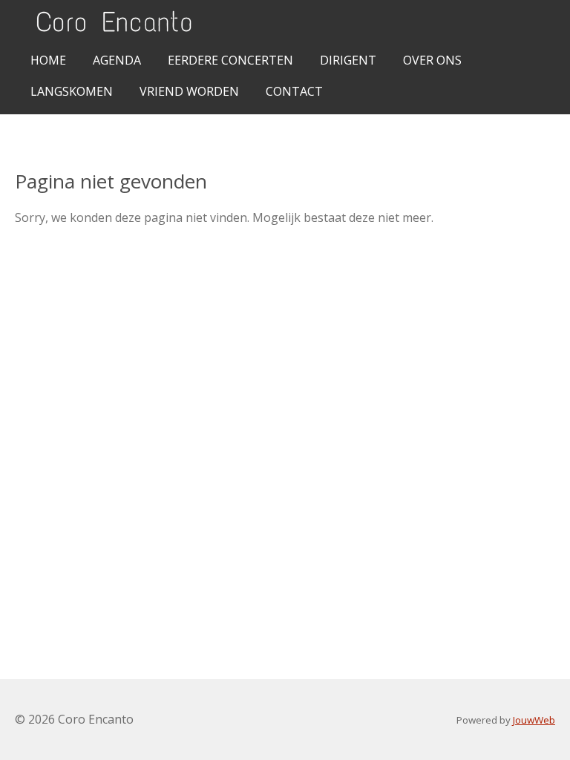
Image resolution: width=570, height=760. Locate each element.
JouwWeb (534, 720)
